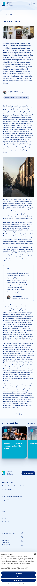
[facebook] (16, 414)
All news (9, 14)
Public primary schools (8, 492)
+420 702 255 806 (7, 537)
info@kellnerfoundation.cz (9, 533)
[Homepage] (7, 4)
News (3, 511)
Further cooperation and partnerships (12, 496)
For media (4, 518)
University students (7, 489)
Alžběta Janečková (13, 91)
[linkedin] (20, 414)
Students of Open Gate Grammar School (13, 485)
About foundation (7, 522)
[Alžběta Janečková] (5, 92)
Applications (28, 473)
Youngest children (6, 500)
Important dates (6, 514)
